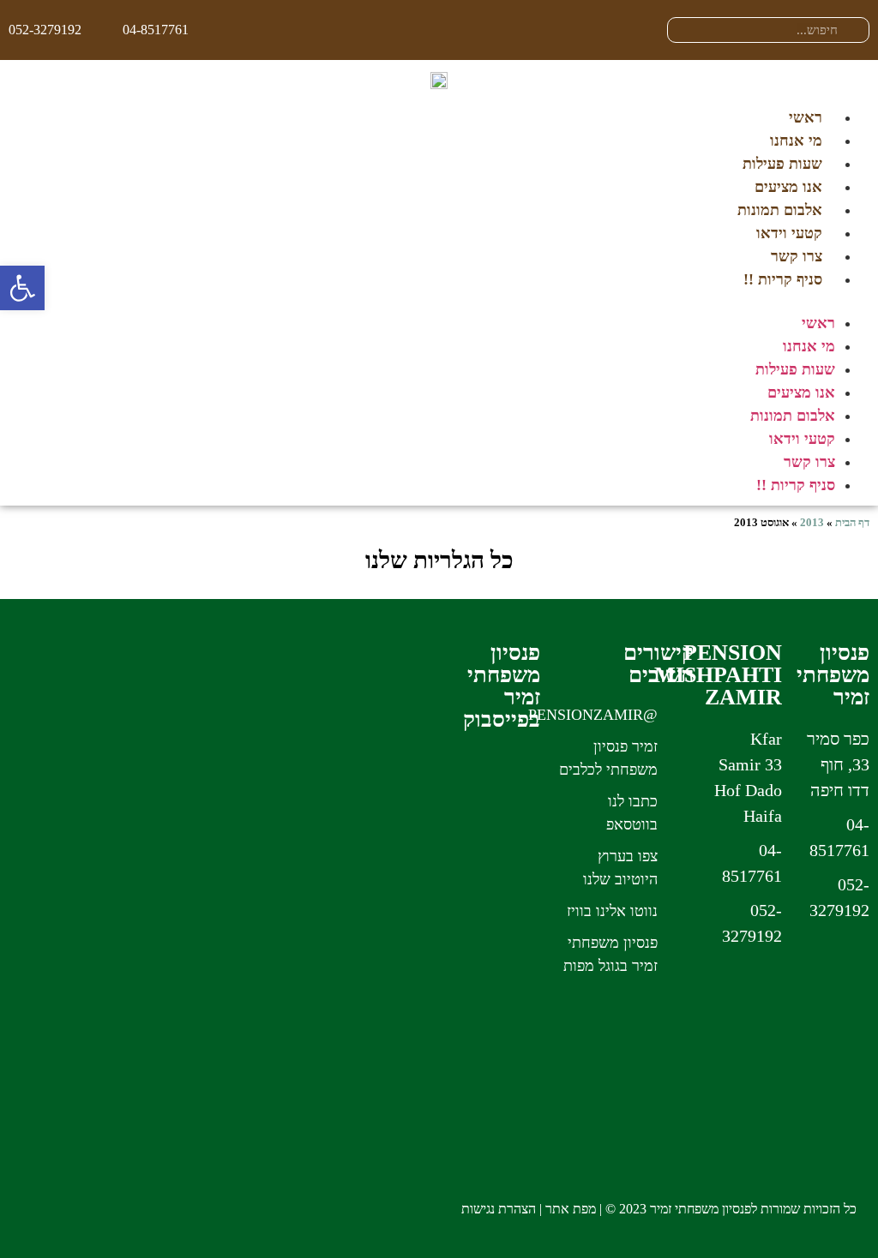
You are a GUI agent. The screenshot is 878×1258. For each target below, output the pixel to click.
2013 (812, 522)
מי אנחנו (796, 140)
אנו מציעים (788, 186)
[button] (439, 301)
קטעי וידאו (789, 233)
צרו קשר (796, 256)
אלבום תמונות (779, 210)
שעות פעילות (782, 163)
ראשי (805, 117)
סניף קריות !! (782, 279)
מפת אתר (570, 1208)
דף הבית (852, 522)
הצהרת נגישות (498, 1208)
